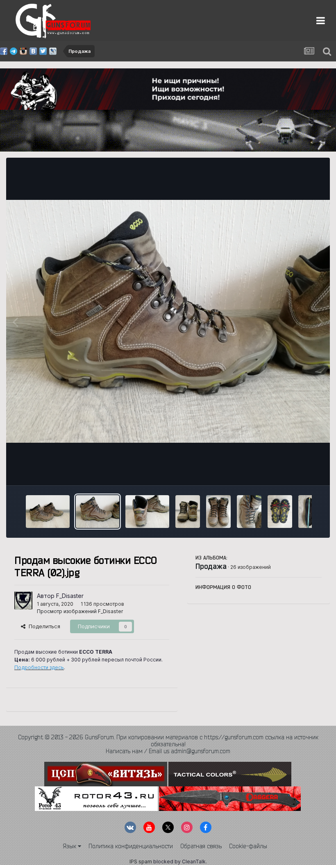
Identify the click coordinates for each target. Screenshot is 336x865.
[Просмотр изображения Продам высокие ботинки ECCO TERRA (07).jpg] (280, 511)
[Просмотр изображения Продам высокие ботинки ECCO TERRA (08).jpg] (310, 511)
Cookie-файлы (248, 846)
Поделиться (42, 626)
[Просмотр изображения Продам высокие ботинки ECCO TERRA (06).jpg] (249, 511)
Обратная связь (201, 846)
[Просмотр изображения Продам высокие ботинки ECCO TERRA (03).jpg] (147, 511)
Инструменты (294, 470)
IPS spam (140, 861)
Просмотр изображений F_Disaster (80, 611)
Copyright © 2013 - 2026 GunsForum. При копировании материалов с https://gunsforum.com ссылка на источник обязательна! (168, 740)
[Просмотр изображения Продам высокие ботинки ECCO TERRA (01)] (48, 511)
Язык (70, 846)
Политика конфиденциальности (131, 846)
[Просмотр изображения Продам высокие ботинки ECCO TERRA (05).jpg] (218, 511)
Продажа (211, 566)
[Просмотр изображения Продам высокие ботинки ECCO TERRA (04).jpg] (187, 511)
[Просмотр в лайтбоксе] (168, 321)
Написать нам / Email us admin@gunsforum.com (168, 751)
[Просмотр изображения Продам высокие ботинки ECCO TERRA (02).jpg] (98, 511)
